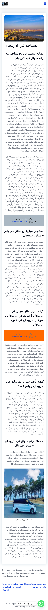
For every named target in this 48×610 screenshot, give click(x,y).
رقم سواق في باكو (27, 573)
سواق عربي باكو (13, 573)
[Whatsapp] (41, 603)
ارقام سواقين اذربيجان (35, 570)
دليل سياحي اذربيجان (18, 570)
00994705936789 (20, 222)
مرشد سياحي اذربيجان (10, 576)
